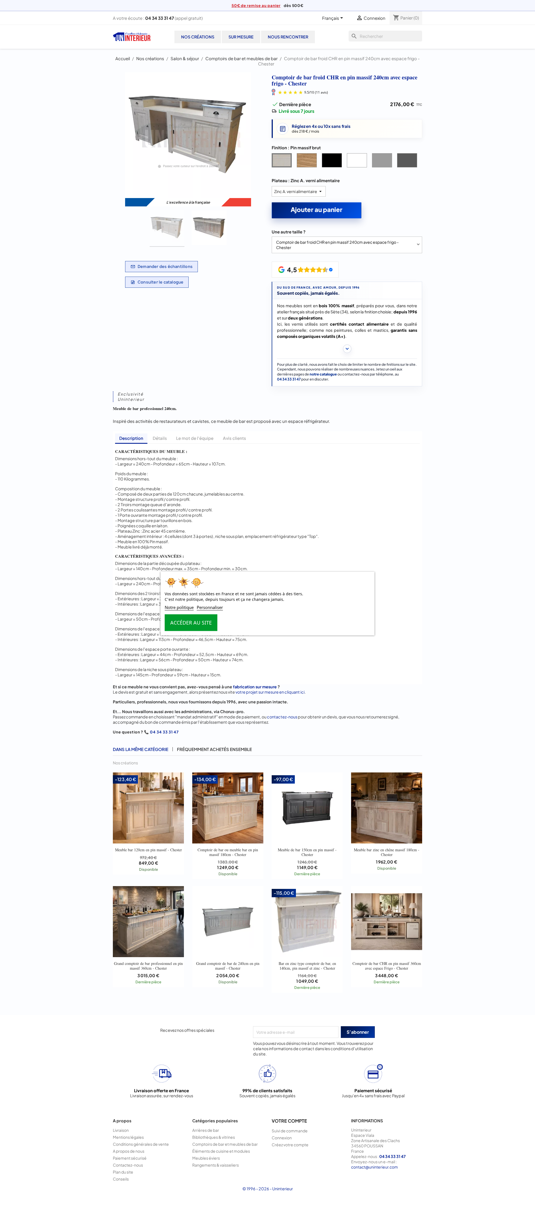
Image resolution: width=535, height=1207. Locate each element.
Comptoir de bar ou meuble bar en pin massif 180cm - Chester (228, 852)
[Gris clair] (383, 161)
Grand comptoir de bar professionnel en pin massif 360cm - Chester (148, 966)
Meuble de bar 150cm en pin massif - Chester (307, 852)
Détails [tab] (160, 438)
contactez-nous (282, 716)
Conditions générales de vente (141, 1144)
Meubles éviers (206, 1157)
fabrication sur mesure (255, 686)
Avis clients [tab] (234, 438)
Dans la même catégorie (140, 749)
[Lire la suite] (347, 348)
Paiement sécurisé (130, 1157)
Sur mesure (241, 36)
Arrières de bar (205, 1130)
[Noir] (333, 161)
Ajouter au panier (316, 209)
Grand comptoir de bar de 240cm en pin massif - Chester (227, 966)
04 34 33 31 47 (159, 18)
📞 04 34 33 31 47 (161, 732)
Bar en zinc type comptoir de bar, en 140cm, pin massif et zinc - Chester (307, 966)
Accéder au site (191, 622)
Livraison (121, 1130)
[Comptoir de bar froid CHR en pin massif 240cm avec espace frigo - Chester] (167, 228)
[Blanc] (358, 161)
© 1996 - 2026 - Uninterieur (267, 1188)
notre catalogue (323, 374)
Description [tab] (131, 438)
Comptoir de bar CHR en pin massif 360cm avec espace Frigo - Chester (386, 966)
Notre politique (179, 607)
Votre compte (289, 1121)
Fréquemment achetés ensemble (214, 749)
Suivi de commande (290, 1130)
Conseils (121, 1178)
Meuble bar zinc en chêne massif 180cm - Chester (386, 852)
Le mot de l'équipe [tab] (194, 438)
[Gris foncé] (408, 161)
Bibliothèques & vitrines (213, 1137)
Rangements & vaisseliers (215, 1164)
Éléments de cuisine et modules (221, 1151)
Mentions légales (128, 1137)
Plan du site (123, 1171)
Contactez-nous (128, 1164)
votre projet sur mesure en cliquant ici (270, 691)
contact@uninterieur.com (374, 1166)
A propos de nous (128, 1151)
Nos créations (197, 36)
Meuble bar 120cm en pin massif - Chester (148, 849)
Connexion (282, 1137)
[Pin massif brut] (283, 161)
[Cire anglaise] (308, 161)
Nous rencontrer (288, 36)
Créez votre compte (290, 1144)
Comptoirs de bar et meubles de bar (225, 1144)
